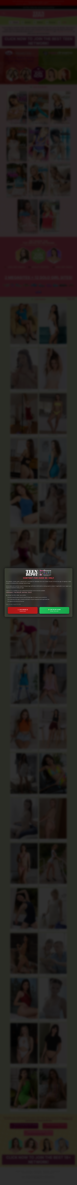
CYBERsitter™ (10, 592)
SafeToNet (24, 592)
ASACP (30, 592)
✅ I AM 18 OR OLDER (54, 610)
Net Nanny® (17, 592)
